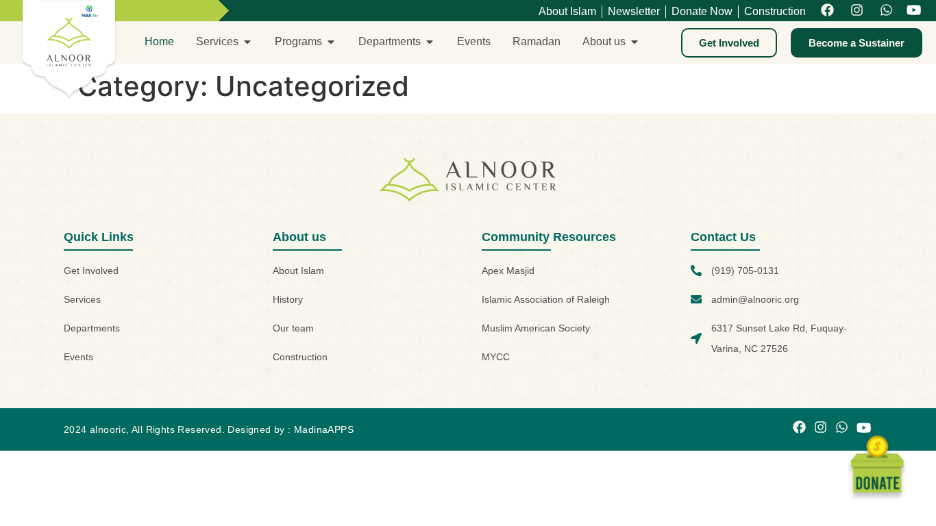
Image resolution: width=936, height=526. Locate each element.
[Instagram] (857, 10)
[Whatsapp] (886, 10)
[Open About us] (634, 42)
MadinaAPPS (324, 429)
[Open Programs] (330, 42)
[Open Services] (247, 42)
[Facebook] (827, 10)
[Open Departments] (429, 42)
